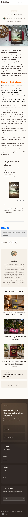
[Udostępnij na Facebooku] (9, 242)
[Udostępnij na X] (12, 242)
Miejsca (5, 474)
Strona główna (7, 449)
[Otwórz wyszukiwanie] (22, 2)
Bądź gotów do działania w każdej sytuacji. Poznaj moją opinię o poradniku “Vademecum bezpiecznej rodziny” (14, 363)
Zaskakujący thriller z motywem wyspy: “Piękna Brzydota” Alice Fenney (14, 313)
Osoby (4, 477)
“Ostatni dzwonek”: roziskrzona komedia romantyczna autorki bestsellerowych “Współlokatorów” (14, 338)
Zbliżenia (5, 481)
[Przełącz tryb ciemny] (19, 3)
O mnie (5, 456)
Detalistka (5, 2)
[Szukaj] (23, 499)
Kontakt (5, 460)
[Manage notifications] (3, 514)
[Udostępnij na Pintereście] (16, 242)
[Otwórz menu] (25, 2)
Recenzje (14, 11)
